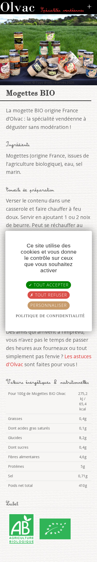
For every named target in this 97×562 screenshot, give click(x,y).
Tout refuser (50, 295)
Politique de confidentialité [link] (50, 316)
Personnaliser (48, 305)
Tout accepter (50, 285)
